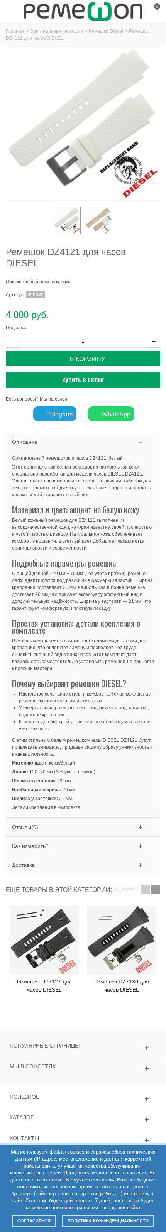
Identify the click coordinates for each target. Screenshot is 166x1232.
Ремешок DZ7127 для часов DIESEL (44, 985)
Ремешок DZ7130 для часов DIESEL (121, 985)
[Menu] (15, 11)
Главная (15, 31)
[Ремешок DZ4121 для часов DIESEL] (67, 220)
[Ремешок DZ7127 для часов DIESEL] (44, 940)
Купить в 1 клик (83, 380)
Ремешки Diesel (106, 31)
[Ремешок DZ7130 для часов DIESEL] (121, 940)
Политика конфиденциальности (108, 1220)
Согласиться (34, 1220)
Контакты (24, 1138)
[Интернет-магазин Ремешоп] (83, 11)
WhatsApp (115, 414)
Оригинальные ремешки (56, 31)
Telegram (59, 414)
